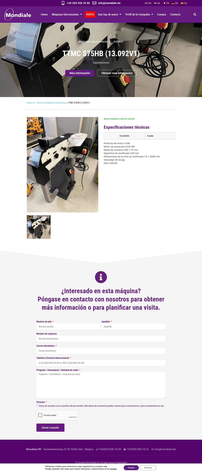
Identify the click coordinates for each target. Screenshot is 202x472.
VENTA (90, 14)
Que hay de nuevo (108, 14)
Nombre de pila (44, 322)
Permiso (40, 402)
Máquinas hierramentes (65, 14)
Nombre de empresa (46, 334)
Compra (161, 14)
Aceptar (131, 467)
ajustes (113, 469)
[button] (195, 14)
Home (44, 14)
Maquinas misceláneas (93, 41)
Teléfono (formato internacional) (52, 358)
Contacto (175, 14)
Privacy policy (121, 462)
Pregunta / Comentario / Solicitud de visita (57, 370)
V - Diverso (116, 41)
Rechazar (148, 467)
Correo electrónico (45, 346)
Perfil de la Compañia (137, 14)
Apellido (106, 322)
